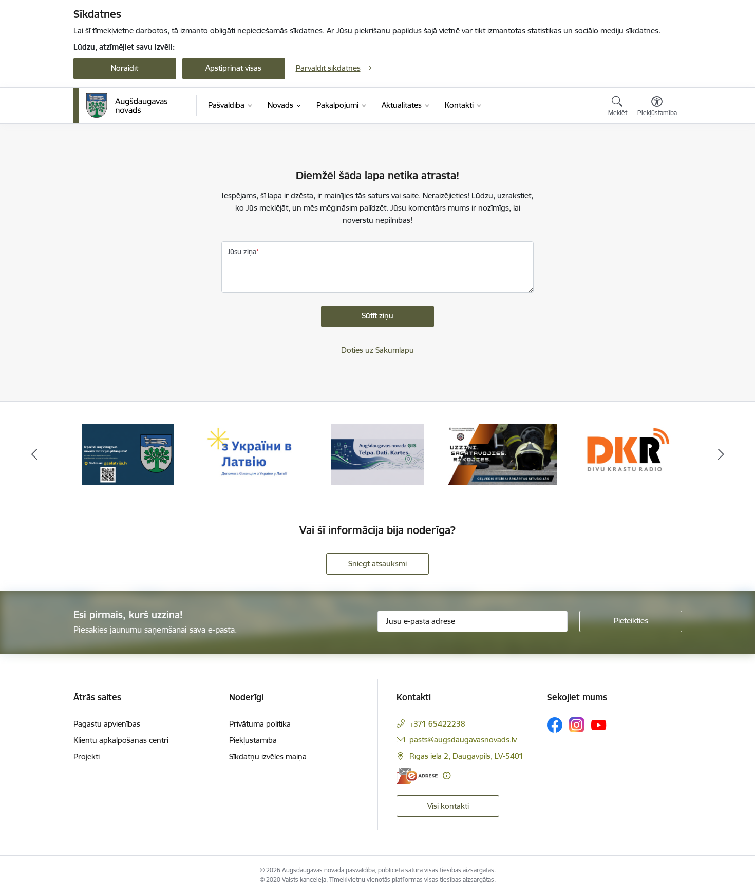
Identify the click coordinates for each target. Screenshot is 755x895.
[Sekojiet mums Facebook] (554, 725)
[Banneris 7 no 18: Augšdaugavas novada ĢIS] (377, 454)
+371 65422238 (437, 724)
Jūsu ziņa (242, 251)
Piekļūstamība (253, 740)
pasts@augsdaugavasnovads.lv (463, 740)
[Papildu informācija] (446, 775)
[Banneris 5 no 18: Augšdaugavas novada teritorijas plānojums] (128, 454)
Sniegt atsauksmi (377, 563)
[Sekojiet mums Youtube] (599, 724)
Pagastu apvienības (106, 724)
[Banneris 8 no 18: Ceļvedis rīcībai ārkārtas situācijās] (502, 454)
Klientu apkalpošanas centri (120, 740)
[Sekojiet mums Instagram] (576, 724)
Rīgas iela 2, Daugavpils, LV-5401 (466, 756)
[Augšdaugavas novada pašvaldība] (127, 105)
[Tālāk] (721, 454)
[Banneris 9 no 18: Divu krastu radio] (627, 454)
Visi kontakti (448, 806)
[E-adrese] (417, 775)
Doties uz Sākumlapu (377, 350)
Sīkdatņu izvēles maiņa (268, 756)
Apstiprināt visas (233, 68)
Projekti (86, 756)
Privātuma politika (260, 724)
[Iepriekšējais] (34, 454)
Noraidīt (124, 68)
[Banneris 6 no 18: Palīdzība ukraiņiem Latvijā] (253, 454)
